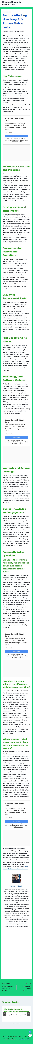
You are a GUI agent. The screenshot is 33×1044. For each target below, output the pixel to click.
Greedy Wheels (8, 31)
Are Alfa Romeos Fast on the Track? (8, 987)
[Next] (28, 1014)
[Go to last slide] (4, 1014)
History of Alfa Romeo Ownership (26, 987)
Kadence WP (24, 1039)
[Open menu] (29, 3)
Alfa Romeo (7, 12)
